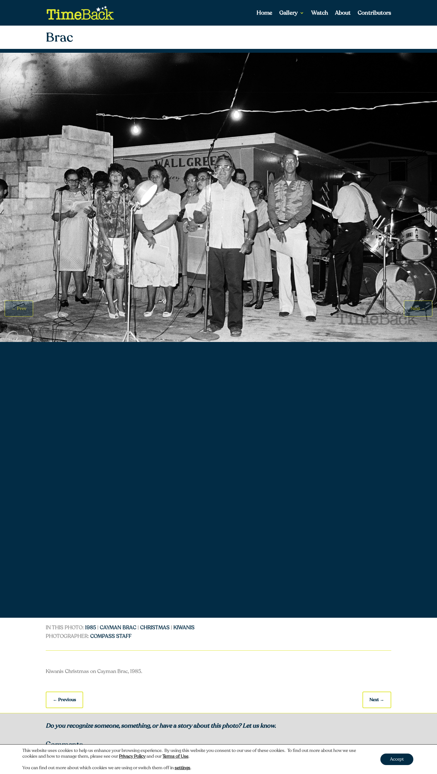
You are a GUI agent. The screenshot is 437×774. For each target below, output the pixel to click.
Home (264, 14)
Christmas (155, 627)
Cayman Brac (118, 627)
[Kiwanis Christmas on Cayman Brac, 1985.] (218, 340)
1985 (90, 627)
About (343, 14)
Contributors (374, 14)
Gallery (288, 14)
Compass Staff (110, 636)
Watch (319, 14)
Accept (397, 759)
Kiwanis (184, 627)
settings (182, 768)
